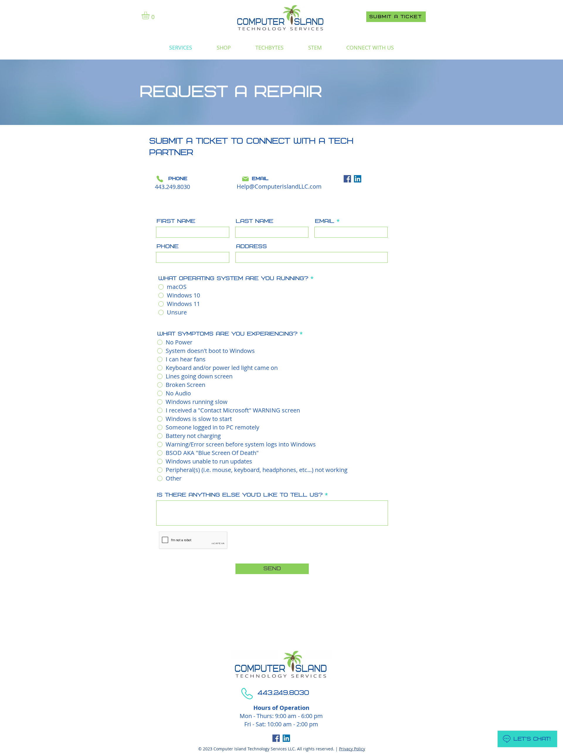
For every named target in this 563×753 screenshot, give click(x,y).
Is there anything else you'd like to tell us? (240, 495)
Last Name (254, 221)
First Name (176, 221)
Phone (168, 246)
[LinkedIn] (357, 178)
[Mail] (245, 179)
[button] (150, 15)
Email (324, 221)
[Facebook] (347, 178)
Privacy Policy (352, 749)
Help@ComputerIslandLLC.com (279, 186)
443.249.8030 (172, 187)
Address (251, 246)
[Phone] (160, 179)
